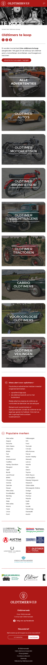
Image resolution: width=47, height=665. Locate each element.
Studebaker (10, 493)
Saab (27, 501)
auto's (4, 53)
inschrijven (34, 637)
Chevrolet (9, 449)
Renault (28, 459)
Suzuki (28, 506)
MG (27, 441)
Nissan (8, 488)
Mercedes (9, 438)
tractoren (5, 55)
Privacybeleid (23, 653)
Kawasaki (29, 511)
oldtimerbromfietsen (23, 183)
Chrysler (9, 480)
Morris (8, 506)
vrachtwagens (33, 53)
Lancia (28, 462)
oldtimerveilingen (23, 352)
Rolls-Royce (30, 475)
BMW (8, 451)
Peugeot (9, 467)
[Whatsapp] (6, 39)
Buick (8, 472)
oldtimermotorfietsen (23, 149)
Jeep (7, 501)
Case (8, 509)
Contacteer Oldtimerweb (23, 617)
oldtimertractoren (23, 250)
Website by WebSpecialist (23, 661)
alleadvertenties (23, 81)
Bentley (9, 496)
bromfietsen (22, 53)
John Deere (10, 446)
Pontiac (28, 496)
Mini (27, 467)
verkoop (28, 51)
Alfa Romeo (30, 451)
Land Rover (10, 475)
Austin (28, 514)
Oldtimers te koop (14, 29)
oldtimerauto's (23, 115)
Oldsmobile (30, 485)
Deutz (28, 470)
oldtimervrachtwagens (23, 217)
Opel (7, 470)
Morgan (28, 493)
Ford (27, 443)
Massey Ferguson (32, 480)
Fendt (8, 498)
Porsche (9, 443)
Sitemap (24, 658)
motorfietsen (12, 53)
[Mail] (3, 39)
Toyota (28, 472)
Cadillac (9, 462)
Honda (28, 464)
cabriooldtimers (23, 284)
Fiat (7, 454)
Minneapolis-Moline (33, 488)
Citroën (28, 449)
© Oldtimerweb (23, 648)
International (11, 459)
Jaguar (8, 441)
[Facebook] (10, 39)
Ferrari (28, 454)
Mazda (28, 498)
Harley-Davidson (12, 464)
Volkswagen (30, 438)
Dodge (28, 491)
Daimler (9, 485)
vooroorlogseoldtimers (23, 318)
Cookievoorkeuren (23, 656)
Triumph (29, 446)
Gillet (27, 504)
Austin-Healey (31, 457)
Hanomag (29, 509)
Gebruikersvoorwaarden (23, 651)
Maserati (29, 483)
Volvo (8, 457)
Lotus (8, 511)
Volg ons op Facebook (25, 621)
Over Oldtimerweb (23, 614)
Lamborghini (30, 477)
